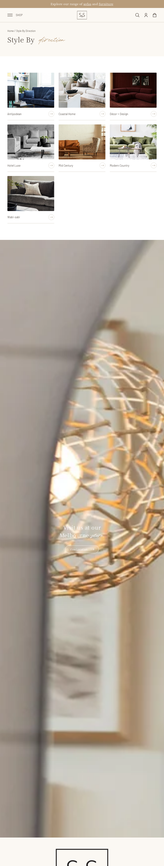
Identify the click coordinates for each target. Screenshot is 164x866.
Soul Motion (85, 4)
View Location (78, 549)
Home (10, 30)
